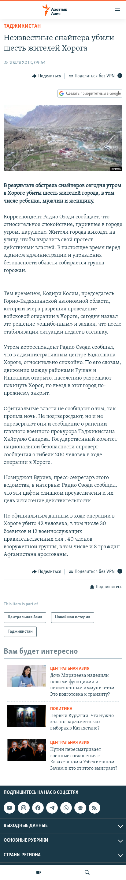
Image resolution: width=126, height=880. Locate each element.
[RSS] (94, 808)
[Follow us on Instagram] (23, 808)
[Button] (46, 76)
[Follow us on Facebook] (38, 808)
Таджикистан (22, 26)
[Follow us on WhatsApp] (66, 808)
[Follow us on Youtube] (9, 808)
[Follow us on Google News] (80, 808)
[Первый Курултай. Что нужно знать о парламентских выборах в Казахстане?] (26, 716)
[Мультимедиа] (39, 872)
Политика (61, 709)
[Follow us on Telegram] (52, 808)
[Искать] (87, 872)
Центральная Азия (70, 668)
